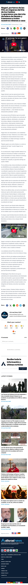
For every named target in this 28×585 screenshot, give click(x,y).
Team (2, 559)
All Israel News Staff (6, 24)
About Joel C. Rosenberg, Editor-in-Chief (11, 554)
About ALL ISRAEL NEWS (6, 557)
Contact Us (4, 575)
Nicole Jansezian (5, 481)
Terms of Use (4, 570)
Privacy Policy (4, 573)
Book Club (3, 566)
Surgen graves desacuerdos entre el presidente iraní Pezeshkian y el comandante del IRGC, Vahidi (13, 525)
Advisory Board (5, 563)
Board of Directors (6, 561)
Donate (3, 568)
